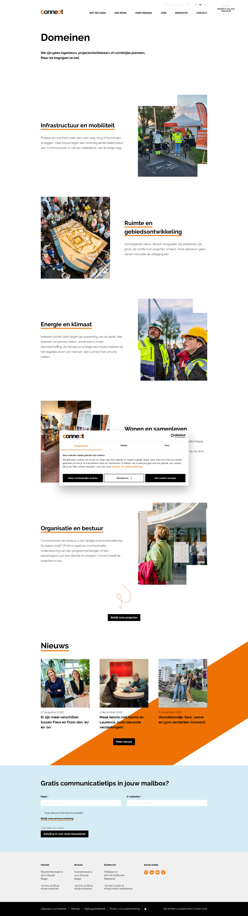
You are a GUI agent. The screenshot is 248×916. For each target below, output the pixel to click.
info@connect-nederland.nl (118, 888)
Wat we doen (97, 13)
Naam (45, 796)
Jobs (163, 13)
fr (205, 5)
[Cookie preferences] (145, 909)
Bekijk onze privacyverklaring (57, 818)
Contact (201, 13)
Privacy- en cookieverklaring (125, 908)
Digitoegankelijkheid (94, 908)
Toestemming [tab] (81, 446)
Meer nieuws (124, 741)
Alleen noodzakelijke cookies (82, 478)
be (196, 5)
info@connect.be (49, 888)
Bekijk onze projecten (124, 617)
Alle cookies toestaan (165, 478)
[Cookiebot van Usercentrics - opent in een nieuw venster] (172, 436)
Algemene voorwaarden (54, 908)
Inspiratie (181, 13)
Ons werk (120, 13)
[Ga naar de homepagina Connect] (52, 11)
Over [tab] (167, 445)
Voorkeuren (122, 478)
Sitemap (75, 908)
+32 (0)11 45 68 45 (50, 885)
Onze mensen (143, 13)
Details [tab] (124, 445)
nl (200, 5)
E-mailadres (134, 796)
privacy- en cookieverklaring (127, 466)
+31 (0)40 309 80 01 (114, 885)
